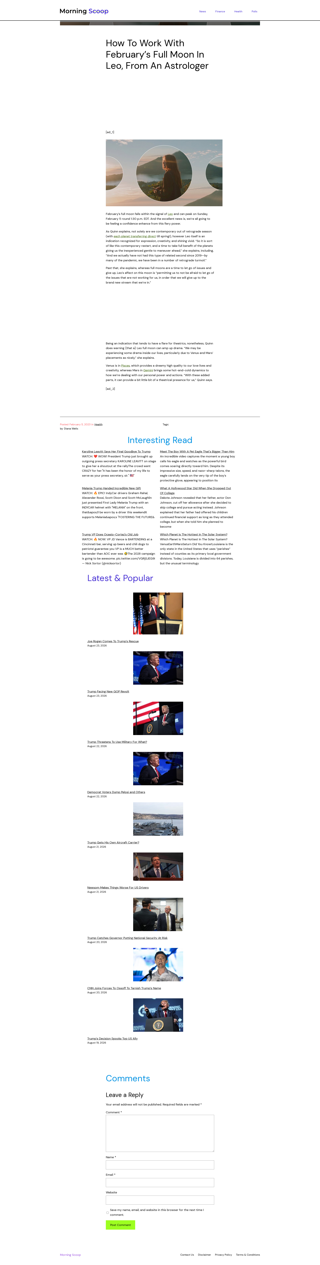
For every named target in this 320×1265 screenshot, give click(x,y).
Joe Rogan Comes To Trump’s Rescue (113, 641)
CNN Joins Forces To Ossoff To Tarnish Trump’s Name (124, 988)
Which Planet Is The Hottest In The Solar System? (193, 534)
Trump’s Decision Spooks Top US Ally (112, 1039)
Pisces (125, 366)
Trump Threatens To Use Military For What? (117, 742)
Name (111, 1157)
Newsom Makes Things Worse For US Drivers (118, 888)
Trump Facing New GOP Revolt (108, 691)
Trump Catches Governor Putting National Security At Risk (127, 938)
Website (111, 1192)
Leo (170, 214)
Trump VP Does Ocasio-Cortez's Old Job (110, 534)
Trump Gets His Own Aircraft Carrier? (113, 842)
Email (111, 1175)
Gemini (148, 370)
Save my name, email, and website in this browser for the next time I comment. (157, 1212)
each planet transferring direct (135, 236)
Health (98, 424)
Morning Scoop (70, 1255)
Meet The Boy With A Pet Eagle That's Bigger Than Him (197, 452)
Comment (114, 1112)
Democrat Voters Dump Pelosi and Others (116, 792)
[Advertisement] (160, 102)
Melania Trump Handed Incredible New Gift (111, 488)
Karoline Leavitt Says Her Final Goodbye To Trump (116, 452)
